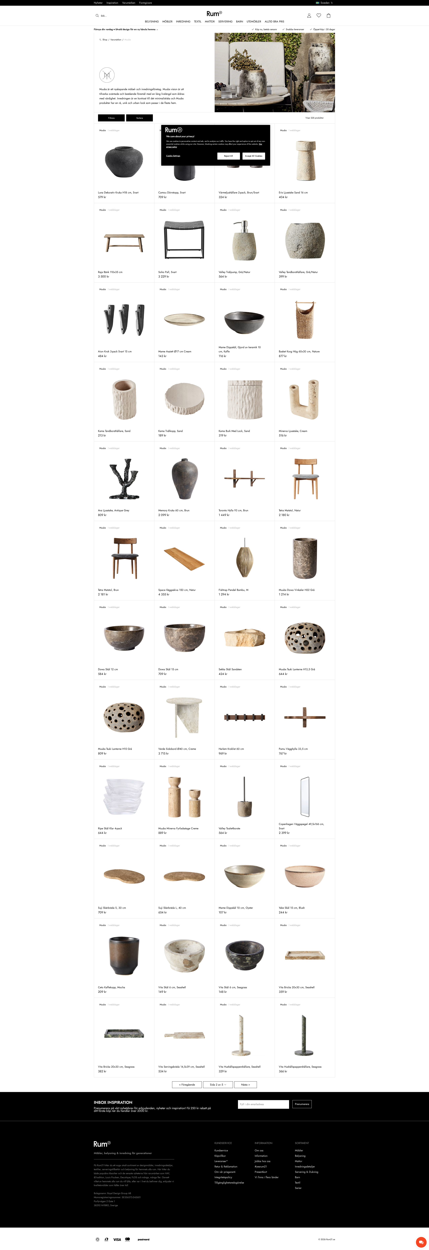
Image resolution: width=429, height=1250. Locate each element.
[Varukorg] (328, 15)
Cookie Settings (173, 155)
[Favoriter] (319, 15)
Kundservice (221, 1150)
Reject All (228, 156)
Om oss (259, 1150)
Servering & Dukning (306, 1172)
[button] (325, 3)
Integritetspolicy (223, 1177)
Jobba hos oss (262, 1161)
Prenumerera (302, 1104)
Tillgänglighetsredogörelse (229, 1182)
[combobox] (324, 3)
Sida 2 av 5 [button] (216, 1085)
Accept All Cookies (253, 156)
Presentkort (261, 1172)
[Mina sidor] (309, 15)
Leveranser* (221, 1161)
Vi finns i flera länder (267, 1177)
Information (261, 1156)
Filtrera (111, 118)
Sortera (139, 118)
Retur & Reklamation (225, 1166)
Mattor (298, 1161)
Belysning (300, 1156)
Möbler (299, 1150)
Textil (297, 1182)
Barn (297, 1177)
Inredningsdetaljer (305, 1166)
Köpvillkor (220, 1156)
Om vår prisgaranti (224, 1172)
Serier (298, 1188)
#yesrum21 (261, 1166)
